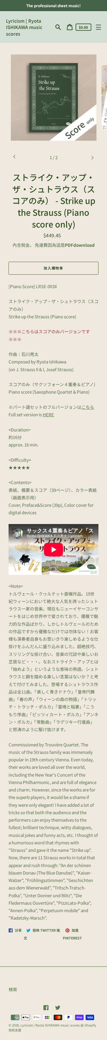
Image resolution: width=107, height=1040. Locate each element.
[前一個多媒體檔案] (14, 157)
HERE (48, 414)
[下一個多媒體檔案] (92, 157)
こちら (87, 407)
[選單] (98, 27)
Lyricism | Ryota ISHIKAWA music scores (24, 27)
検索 (13, 989)
